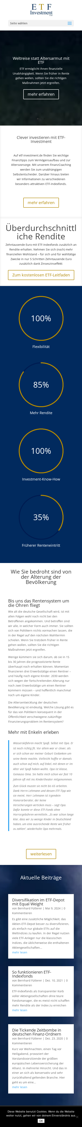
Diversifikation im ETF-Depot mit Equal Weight (38, 902)
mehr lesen (19, 952)
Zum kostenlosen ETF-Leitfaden (41, 275)
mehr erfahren (41, 94)
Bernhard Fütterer (30, 908)
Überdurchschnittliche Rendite (41, 232)
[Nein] (77, 1117)
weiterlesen (41, 854)
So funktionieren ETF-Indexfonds (31, 974)
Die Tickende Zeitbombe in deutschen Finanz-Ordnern (36, 1032)
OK (41, 1120)
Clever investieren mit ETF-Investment (41, 139)
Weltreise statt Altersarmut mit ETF (41, 60)
